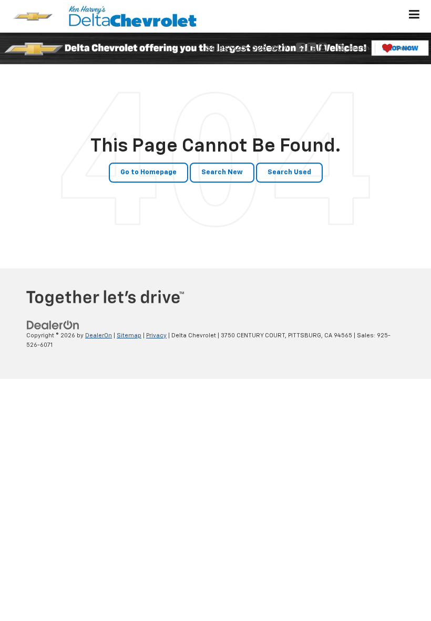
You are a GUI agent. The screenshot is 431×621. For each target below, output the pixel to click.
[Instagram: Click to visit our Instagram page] (322, 48)
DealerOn (98, 335)
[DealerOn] (53, 325)
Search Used (289, 172)
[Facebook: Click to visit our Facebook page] (300, 48)
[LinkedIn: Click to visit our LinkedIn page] (311, 48)
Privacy (156, 335)
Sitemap (129, 335)
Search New (222, 172)
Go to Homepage (148, 172)
